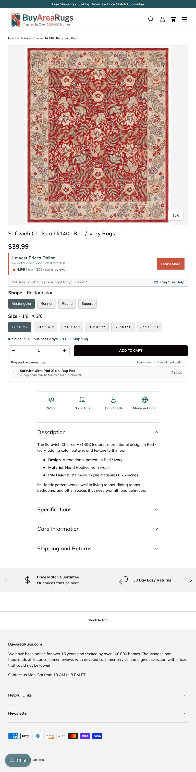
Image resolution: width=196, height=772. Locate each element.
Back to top (98, 620)
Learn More (170, 264)
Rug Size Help (172, 282)
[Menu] (184, 19)
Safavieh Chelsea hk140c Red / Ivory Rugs (49, 38)
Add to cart (130, 350)
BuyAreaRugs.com (31, 760)
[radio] (21, 304)
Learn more (144, 362)
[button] (173, 19)
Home (12, 38)
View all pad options (171, 362)
